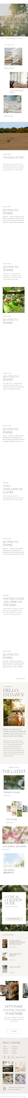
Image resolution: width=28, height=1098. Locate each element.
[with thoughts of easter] (4, 503)
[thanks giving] (4, 172)
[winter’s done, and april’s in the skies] (4, 616)
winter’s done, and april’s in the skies (14, 602)
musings (6, 482)
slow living (7, 154)
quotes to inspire (10, 212)
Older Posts (20, 678)
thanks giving (13, 157)
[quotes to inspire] (14, 190)
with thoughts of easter (13, 489)
